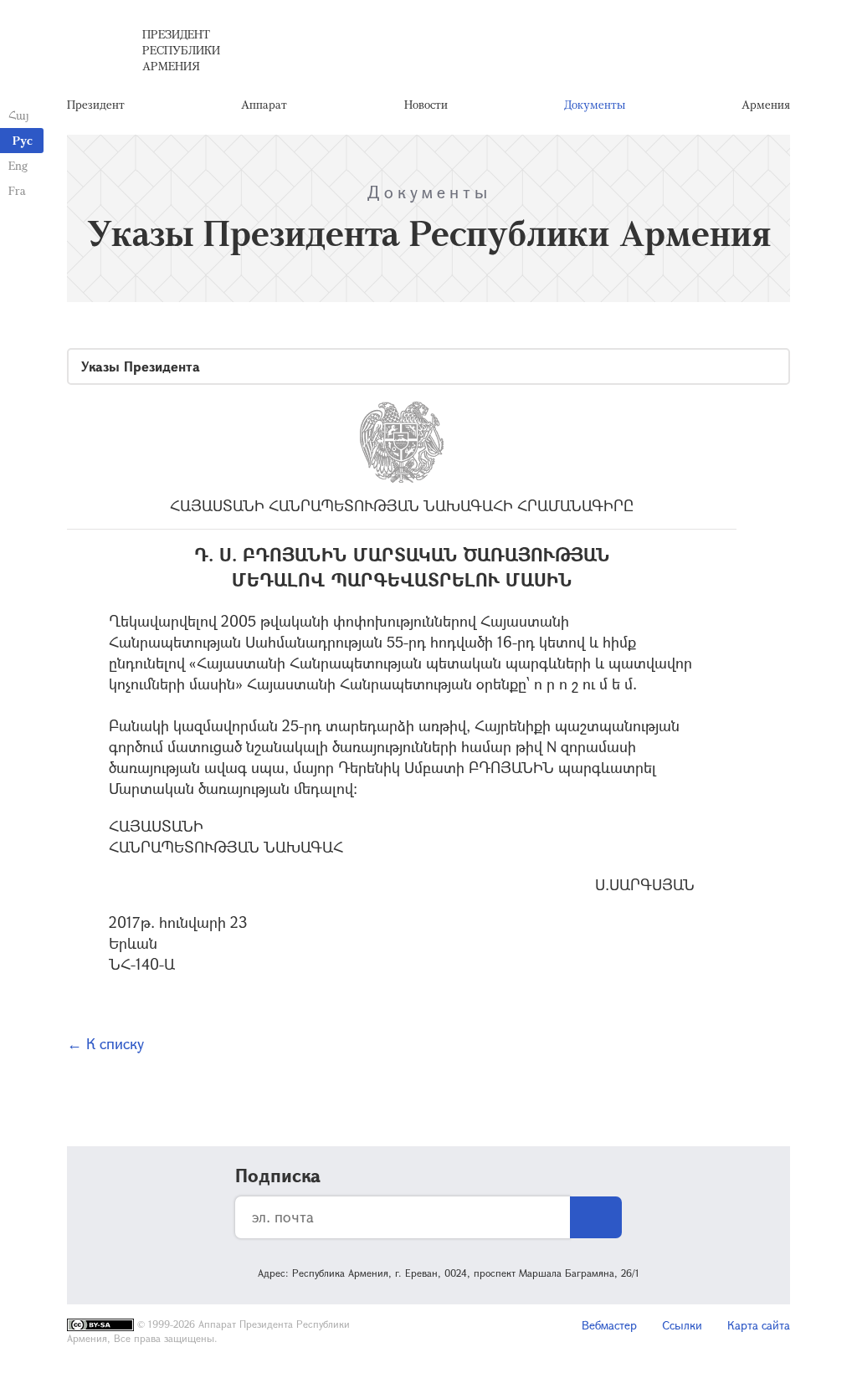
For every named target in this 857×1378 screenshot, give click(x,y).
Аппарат (264, 104)
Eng (18, 165)
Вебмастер (609, 1325)
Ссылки (682, 1325)
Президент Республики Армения (181, 50)
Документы (594, 104)
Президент (96, 104)
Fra (17, 190)
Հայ (18, 115)
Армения (766, 104)
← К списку (105, 1043)
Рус (23, 140)
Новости (426, 104)
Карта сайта (758, 1325)
